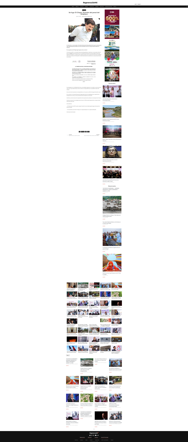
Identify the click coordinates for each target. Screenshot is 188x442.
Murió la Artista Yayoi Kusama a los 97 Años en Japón (116, 289)
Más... (68, 355)
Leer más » (104, 123)
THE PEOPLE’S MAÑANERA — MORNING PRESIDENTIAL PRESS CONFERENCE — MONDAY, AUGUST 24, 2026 (71, 325)
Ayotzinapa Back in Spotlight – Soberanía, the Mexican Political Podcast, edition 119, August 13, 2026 (83, 325)
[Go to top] (186, 440)
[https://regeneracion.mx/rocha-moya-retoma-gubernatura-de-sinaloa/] (105, 331)
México (77, 6)
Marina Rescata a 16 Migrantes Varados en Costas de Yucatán (83, 352)
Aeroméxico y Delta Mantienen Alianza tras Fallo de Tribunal (72, 352)
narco (88, 131)
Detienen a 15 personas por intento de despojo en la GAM (72, 316)
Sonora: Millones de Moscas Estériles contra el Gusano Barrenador (93, 316)
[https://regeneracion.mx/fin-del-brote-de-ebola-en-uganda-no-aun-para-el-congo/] (105, 286)
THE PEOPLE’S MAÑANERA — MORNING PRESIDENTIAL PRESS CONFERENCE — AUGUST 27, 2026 (111, 190)
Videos (114, 6)
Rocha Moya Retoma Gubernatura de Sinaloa (104, 334)
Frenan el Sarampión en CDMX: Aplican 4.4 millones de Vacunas (83, 298)
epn (86, 131)
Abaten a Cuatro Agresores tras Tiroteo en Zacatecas (94, 298)
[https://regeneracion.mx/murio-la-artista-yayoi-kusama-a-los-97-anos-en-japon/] (116, 286)
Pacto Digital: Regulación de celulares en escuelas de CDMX (105, 316)
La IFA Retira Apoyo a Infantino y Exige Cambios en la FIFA (105, 298)
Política (82, 6)
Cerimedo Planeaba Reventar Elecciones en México (116, 325)
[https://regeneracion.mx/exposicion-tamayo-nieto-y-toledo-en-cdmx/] (116, 340)
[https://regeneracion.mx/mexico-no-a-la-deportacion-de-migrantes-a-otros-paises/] (116, 331)
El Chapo (82, 131)
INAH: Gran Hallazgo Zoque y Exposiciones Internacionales (82, 343)
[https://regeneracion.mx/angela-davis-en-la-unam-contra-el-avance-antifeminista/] (71, 295)
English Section (108, 6)
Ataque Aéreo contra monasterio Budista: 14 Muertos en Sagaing (83, 334)
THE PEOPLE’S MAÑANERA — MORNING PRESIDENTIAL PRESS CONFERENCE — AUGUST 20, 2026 (116, 352)
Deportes (102, 6)
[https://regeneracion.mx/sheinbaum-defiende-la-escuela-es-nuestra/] (105, 349)
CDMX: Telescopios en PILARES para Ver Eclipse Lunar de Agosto (72, 343)
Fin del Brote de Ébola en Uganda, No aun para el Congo (105, 289)
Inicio (73, 6)
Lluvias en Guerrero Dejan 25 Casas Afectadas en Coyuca (116, 298)
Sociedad (84, 10)
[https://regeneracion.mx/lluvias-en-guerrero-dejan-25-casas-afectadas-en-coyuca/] (116, 295)
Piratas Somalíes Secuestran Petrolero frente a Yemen (105, 343)
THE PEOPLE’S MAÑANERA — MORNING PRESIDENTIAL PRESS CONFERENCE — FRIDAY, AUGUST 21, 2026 (94, 343)
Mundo (86, 6)
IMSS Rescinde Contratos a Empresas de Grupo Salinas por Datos (116, 307)
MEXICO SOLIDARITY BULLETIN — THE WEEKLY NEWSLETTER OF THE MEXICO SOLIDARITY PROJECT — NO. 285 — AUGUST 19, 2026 (105, 325)
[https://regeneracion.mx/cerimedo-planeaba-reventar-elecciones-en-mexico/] (116, 322)
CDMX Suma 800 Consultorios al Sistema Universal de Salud (83, 307)
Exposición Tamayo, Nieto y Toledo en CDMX (115, 343)
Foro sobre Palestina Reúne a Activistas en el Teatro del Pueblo (94, 289)
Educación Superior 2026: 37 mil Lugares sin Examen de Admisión (116, 316)
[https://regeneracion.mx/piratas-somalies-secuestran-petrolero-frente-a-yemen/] (105, 340)
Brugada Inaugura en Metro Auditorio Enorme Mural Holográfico (93, 352)
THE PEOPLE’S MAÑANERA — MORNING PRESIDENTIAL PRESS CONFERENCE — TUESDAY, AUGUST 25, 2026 (105, 307)
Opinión (96, 6)
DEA (79, 131)
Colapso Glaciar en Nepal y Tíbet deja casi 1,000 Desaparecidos (82, 289)
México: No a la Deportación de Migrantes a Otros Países (116, 334)
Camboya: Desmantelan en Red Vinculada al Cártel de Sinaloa (94, 334)
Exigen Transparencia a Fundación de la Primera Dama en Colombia (83, 316)
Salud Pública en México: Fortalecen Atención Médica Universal (93, 307)
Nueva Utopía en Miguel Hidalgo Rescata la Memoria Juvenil (72, 307)
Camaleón (91, 6)
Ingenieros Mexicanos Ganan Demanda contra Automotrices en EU (72, 334)
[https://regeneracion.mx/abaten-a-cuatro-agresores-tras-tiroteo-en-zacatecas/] (94, 295)
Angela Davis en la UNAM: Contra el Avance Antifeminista (72, 298)
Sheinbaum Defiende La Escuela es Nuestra (105, 352)
